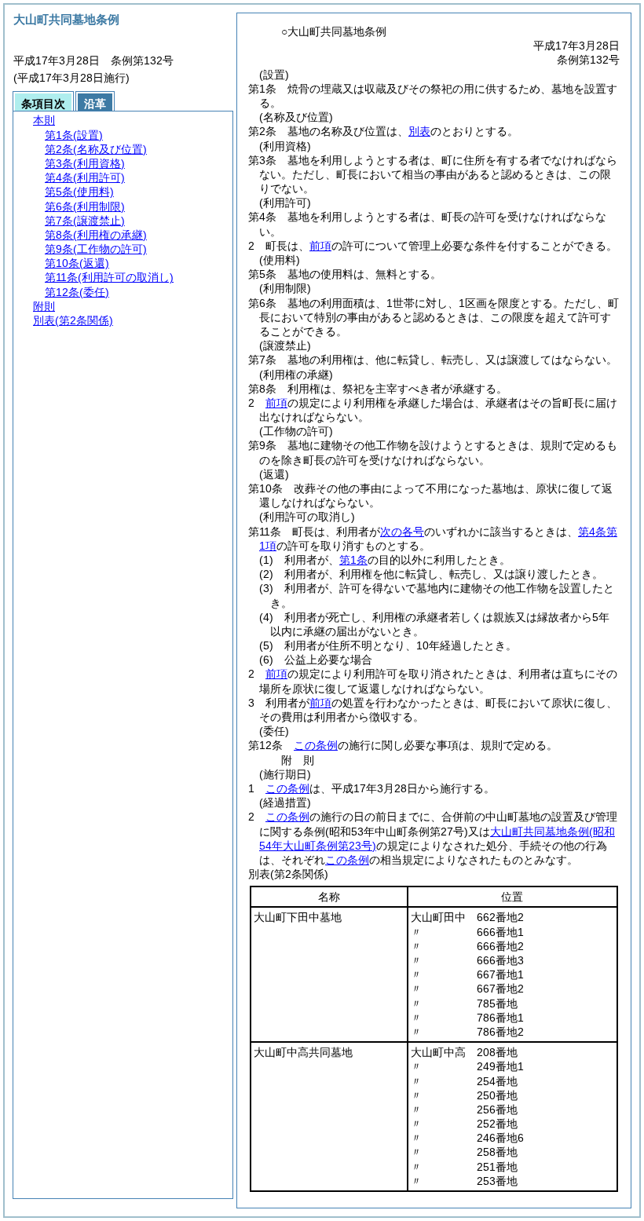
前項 (320, 245)
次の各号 (402, 531)
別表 (419, 131)
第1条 (353, 560)
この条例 (316, 745)
